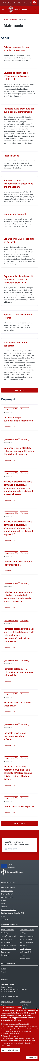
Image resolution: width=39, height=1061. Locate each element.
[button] (35, 9)
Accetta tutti (32, 1057)
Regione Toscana (8, 3)
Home (6, 19)
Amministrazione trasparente (22, 3)
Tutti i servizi (19, 390)
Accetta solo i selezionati (10, 1050)
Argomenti (13, 19)
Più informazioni (16, 1020)
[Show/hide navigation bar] (3, 9)
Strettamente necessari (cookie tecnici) (16, 1024)
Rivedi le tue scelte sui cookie (11, 1007)
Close (36, 1009)
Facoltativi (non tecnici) (10, 1036)
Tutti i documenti (19, 823)
